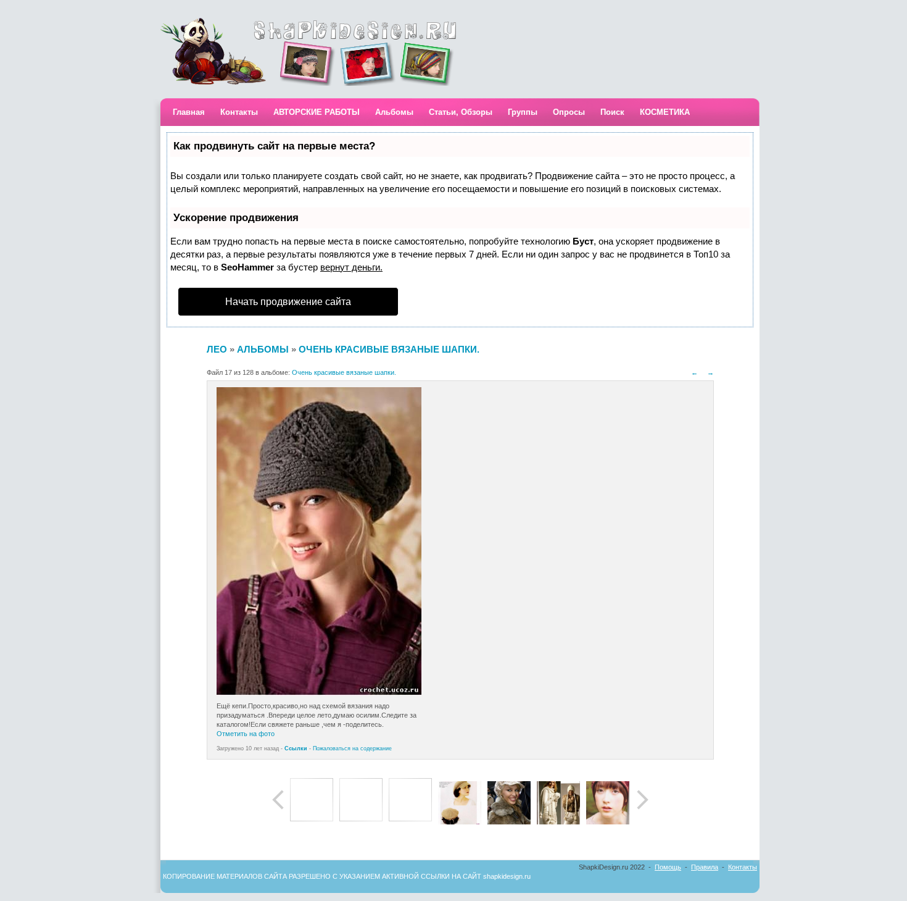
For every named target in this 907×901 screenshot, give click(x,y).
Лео (217, 349)
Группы (522, 112)
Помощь (668, 867)
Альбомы (394, 112)
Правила (704, 867)
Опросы (569, 112)
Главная (189, 112)
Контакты (239, 112)
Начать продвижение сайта (288, 301)
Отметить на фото (246, 733)
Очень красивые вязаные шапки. (389, 349)
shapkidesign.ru (507, 876)
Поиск (612, 112)
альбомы (263, 349)
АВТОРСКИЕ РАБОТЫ (316, 112)
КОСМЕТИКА (665, 112)
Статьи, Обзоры (460, 112)
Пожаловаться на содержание (352, 748)
